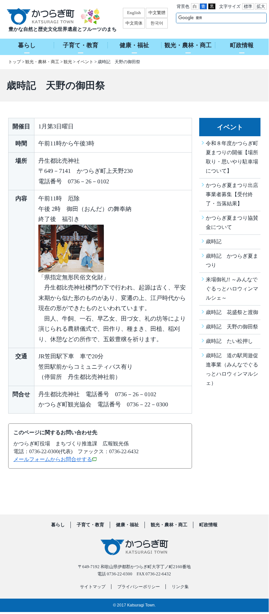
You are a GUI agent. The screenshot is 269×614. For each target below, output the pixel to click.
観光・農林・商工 (42, 61)
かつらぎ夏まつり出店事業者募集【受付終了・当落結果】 (232, 194)
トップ (14, 61)
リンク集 (180, 587)
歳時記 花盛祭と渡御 (232, 312)
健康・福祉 (127, 525)
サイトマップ (93, 587)
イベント (84, 61)
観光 (68, 61)
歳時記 (213, 241)
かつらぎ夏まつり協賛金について (232, 222)
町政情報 (208, 525)
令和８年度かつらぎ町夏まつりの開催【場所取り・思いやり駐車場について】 (232, 157)
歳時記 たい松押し (229, 341)
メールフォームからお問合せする (52, 459)
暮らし (58, 525)
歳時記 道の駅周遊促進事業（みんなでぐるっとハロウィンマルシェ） (232, 369)
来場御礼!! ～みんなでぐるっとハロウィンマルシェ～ (232, 289)
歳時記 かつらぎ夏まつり (232, 260)
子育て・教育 (90, 525)
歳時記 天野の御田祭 (232, 326)
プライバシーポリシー (138, 587)
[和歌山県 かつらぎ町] (48, 16)
